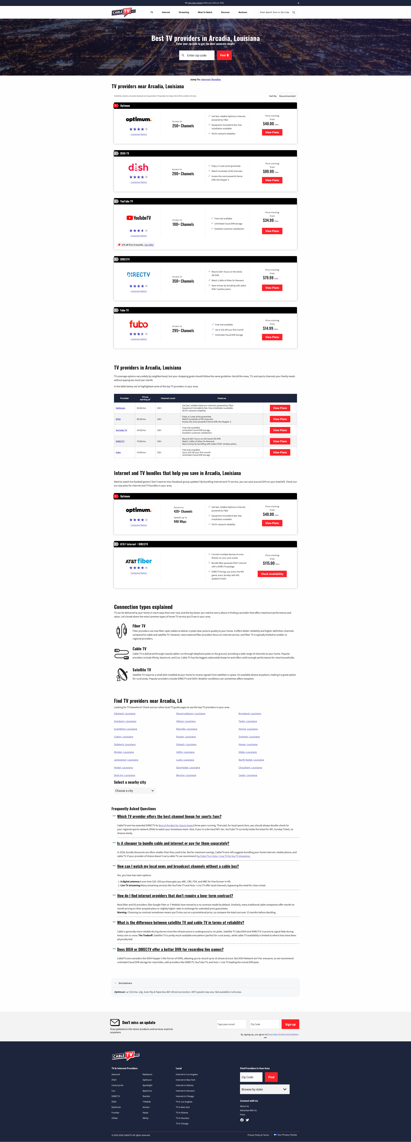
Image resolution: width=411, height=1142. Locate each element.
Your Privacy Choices (287, 1134)
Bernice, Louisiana (186, 775)
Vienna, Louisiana (248, 728)
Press (242, 1114)
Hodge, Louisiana (123, 767)
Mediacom (147, 1074)
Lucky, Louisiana (185, 759)
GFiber (115, 1118)
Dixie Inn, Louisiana (124, 775)
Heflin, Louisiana (185, 752)
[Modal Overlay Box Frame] (205, 1026)
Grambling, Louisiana (125, 728)
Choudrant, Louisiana (250, 767)
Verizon (146, 1107)
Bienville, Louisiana (186, 728)
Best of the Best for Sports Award (176, 825)
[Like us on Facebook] (242, 1121)
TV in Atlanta (182, 1112)
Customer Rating (139, 134)
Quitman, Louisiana (249, 736)
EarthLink (116, 1107)
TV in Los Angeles (184, 1101)
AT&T (114, 1079)
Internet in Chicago (185, 1096)
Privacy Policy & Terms (258, 1135)
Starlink (146, 1096)
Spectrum (147, 1090)
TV (151, 12)
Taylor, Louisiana (248, 721)
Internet (166, 12)
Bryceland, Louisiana (250, 713)
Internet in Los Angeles (187, 1074)
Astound (116, 1074)
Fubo (118, 452)
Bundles (216, 79)
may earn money (195, 2)
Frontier (115, 1112)
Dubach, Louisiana (186, 744)
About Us (244, 1106)
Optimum (120, 408)
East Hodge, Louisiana (188, 767)
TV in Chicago (182, 1123)
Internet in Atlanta (184, 1085)
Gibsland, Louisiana (124, 713)
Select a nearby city (130, 781)
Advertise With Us (248, 1110)
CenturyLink (117, 1085)
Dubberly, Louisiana (125, 744)
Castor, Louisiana (248, 775)
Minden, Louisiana (124, 752)
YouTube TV (121, 430)
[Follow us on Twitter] (247, 1121)
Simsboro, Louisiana (125, 721)
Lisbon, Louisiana (123, 736)
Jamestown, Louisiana (126, 759)
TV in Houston (182, 1118)
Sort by (272, 96)
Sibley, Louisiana (248, 752)
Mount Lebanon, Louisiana (190, 713)
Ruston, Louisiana (186, 736)
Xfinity (146, 1118)
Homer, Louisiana (248, 744)
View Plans (273, 132)
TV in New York (183, 1107)
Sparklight (147, 1085)
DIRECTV (120, 441)
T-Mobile (147, 1101)
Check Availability (272, 574)
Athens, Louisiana (186, 721)
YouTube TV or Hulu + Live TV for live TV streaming (223, 856)
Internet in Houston (185, 1090)
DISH (118, 419)
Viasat (145, 1112)
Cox (113, 1090)
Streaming (184, 12)
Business (243, 12)
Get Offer (148, 244)
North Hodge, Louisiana (251, 759)
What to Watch (205, 12)
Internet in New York (185, 1079)
